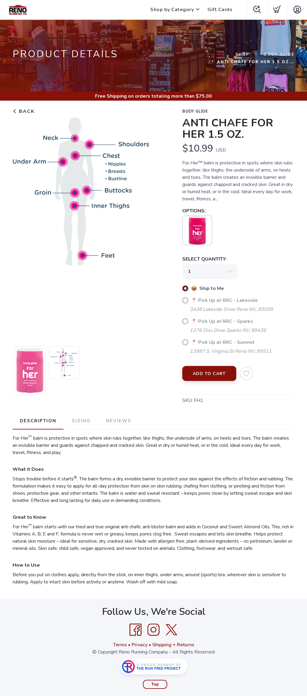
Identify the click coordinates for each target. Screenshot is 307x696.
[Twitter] (171, 630)
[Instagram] (153, 630)
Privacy (140, 644)
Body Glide (279, 54)
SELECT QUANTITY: (204, 259)
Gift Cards (219, 9)
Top (155, 684)
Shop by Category (172, 9)
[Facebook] (136, 630)
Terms (120, 644)
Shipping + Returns (173, 644)
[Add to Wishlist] (246, 373)
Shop (242, 54)
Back (26, 111)
